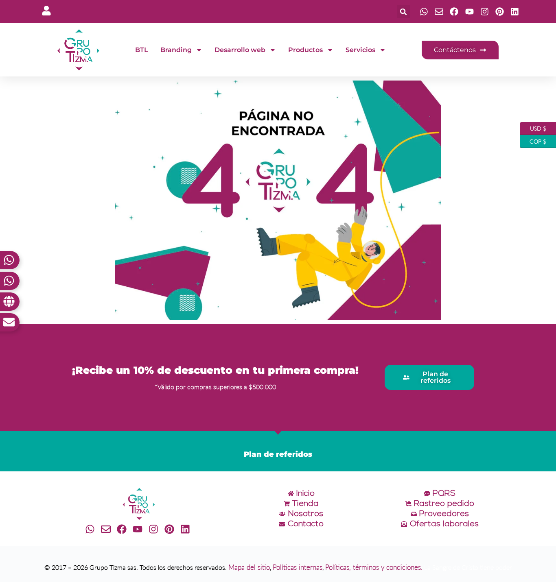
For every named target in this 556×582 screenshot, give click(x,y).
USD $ (533, 127)
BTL (141, 50)
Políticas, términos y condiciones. (373, 567)
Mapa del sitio (249, 567)
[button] (403, 11)
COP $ (533, 140)
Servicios (360, 50)
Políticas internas (297, 567)
